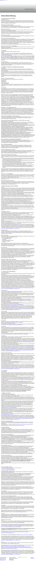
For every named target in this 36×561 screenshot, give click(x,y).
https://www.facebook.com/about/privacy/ (26, 534)
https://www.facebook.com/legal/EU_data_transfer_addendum (15, 531)
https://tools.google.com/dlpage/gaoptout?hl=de (8, 323)
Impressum (32, 557)
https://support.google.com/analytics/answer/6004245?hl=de (14, 324)
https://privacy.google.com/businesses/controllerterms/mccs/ (14, 304)
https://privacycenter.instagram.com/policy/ (7, 546)
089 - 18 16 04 (3, 558)
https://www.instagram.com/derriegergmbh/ (8, 469)
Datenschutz (32, 558)
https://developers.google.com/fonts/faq (24, 424)
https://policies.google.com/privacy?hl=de (7, 363)
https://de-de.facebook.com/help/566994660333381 (23, 546)
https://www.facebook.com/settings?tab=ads (21, 529)
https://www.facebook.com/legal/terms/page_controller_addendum (11, 526)
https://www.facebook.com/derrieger (7, 468)
